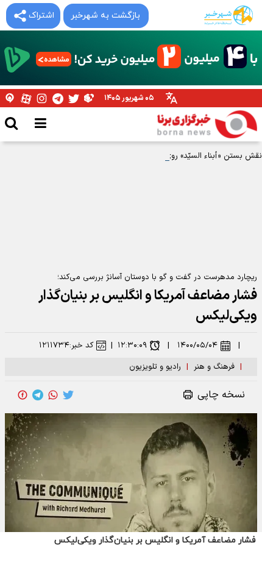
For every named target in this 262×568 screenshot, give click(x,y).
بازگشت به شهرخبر (105, 15)
